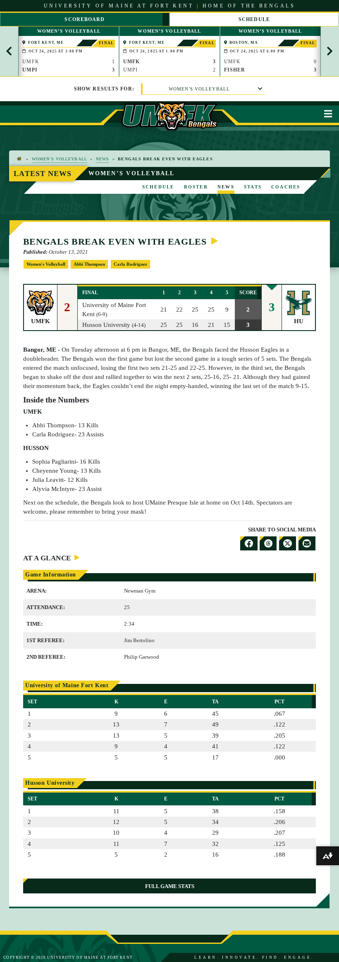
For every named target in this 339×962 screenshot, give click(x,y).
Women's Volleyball (199, 88)
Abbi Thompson (89, 264)
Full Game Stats (169, 886)
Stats (253, 186)
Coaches (286, 186)
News (102, 159)
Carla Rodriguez (130, 264)
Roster (196, 186)
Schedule (158, 186)
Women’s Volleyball (131, 173)
